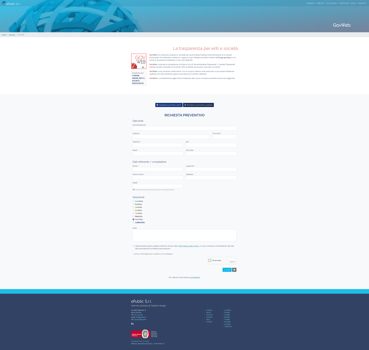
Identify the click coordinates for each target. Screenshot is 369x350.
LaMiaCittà (228, 326)
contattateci (195, 277)
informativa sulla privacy (189, 246)
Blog (353, 3)
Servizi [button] (320, 3)
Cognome (190, 166)
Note (135, 228)
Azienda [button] (310, 3)
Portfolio (344, 3)
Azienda (209, 310)
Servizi (208, 312)
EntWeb (227, 317)
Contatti (362, 3)
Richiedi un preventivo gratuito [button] (199, 105)
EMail (135, 150)
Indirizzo (137, 133)
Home (4, 35)
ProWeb (227, 312)
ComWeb (227, 310)
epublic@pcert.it (140, 319)
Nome (136, 166)
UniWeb (227, 315)
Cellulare (189, 174)
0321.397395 (138, 315)
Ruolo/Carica (139, 174)
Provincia (217, 133)
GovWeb (227, 324)
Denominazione (140, 125)
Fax (187, 142)
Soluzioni (12, 35)
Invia (228, 270)
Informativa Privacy (137, 341)
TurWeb (227, 319)
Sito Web (189, 150)
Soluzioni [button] (331, 3)
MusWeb (227, 322)
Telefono (137, 142)
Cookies (146, 341)
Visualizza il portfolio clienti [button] (170, 105)
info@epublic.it (141, 317)
